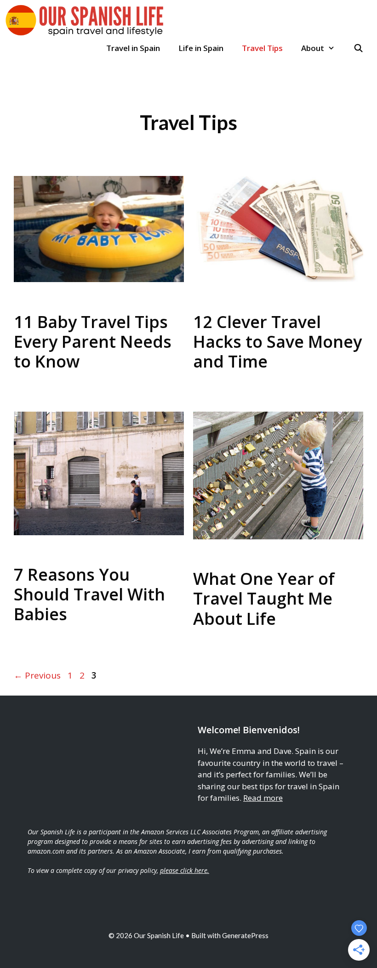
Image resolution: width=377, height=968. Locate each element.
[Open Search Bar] (358, 48)
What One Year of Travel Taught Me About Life (264, 598)
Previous (37, 675)
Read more (263, 798)
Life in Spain (200, 48)
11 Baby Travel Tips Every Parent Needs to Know (92, 342)
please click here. (184, 870)
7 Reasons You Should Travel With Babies (89, 594)
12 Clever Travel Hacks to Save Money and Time (277, 342)
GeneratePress (245, 935)
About (312, 48)
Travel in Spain (133, 48)
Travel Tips (262, 48)
